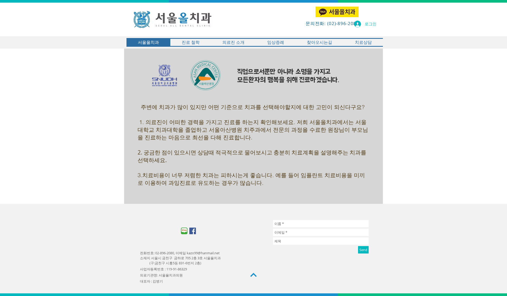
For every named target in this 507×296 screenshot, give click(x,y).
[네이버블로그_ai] (184, 231)
